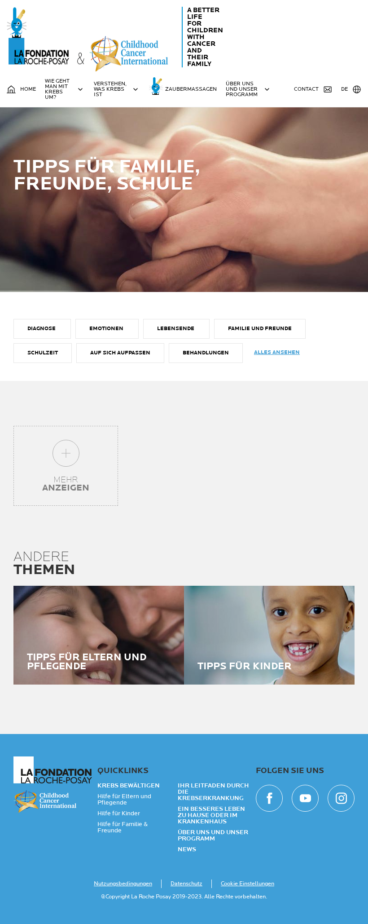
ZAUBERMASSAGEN (191, 89)
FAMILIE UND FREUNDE (260, 328)
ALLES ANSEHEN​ (277, 352)
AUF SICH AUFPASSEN (120, 352)
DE (344, 89)
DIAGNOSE (42, 328)
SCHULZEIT (42, 352)
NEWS (187, 849)
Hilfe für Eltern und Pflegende (124, 799)
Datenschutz (186, 883)
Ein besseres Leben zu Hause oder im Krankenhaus (211, 815)
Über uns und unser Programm (213, 835)
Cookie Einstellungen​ (247, 883)
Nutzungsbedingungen (123, 883)
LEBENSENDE (176, 328)
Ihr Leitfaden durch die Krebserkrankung (213, 792)
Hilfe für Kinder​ (118, 813)
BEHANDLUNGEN (206, 352)
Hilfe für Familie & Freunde (122, 827)
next (336, 641)
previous (31, 641)
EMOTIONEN (107, 328)
